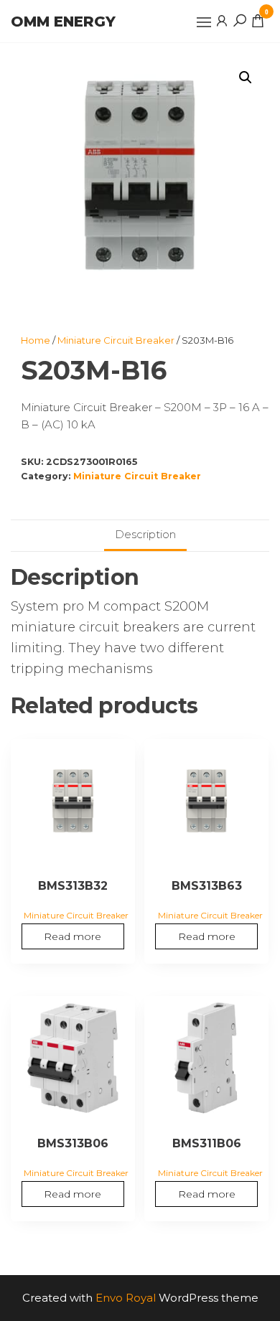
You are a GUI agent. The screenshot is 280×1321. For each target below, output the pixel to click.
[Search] (240, 20)
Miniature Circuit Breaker (115, 340)
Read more (72, 936)
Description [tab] (145, 534)
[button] (204, 22)
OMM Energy (63, 21)
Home (35, 340)
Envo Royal (125, 1297)
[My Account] (222, 20)
